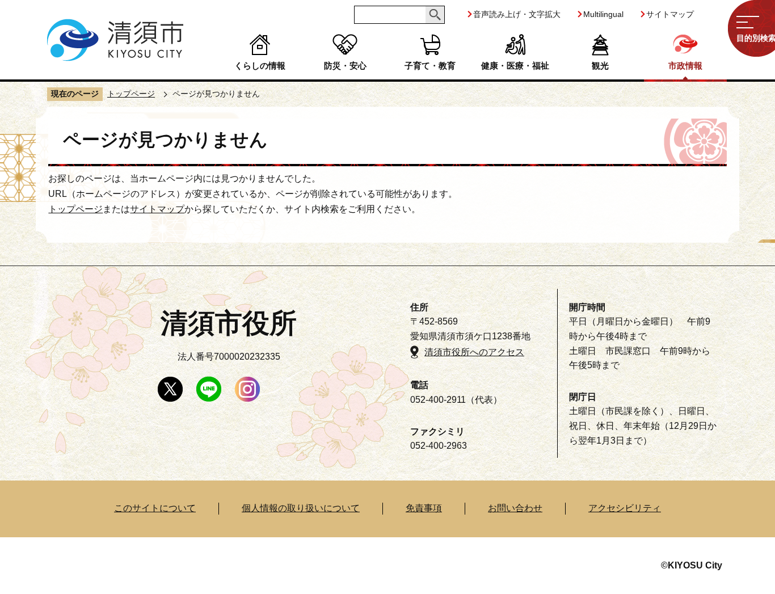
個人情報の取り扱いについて (301, 508)
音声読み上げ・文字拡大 (517, 14)
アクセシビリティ (624, 508)
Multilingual (603, 14)
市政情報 (685, 65)
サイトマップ (670, 14)
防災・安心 (345, 65)
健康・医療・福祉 (515, 65)
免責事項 (424, 508)
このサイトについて (155, 508)
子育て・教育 (430, 65)
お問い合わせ (515, 508)
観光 (600, 65)
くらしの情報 (259, 65)
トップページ (131, 93)
